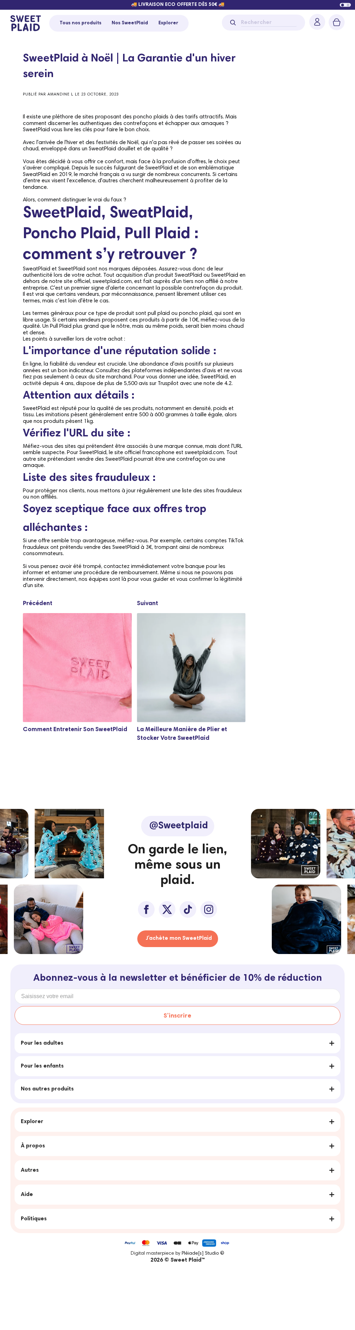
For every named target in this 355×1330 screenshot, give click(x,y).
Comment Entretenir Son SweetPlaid (75, 730)
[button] (342, 4)
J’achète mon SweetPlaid (179, 938)
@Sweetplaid (178, 826)
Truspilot (168, 383)
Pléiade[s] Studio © (203, 1253)
